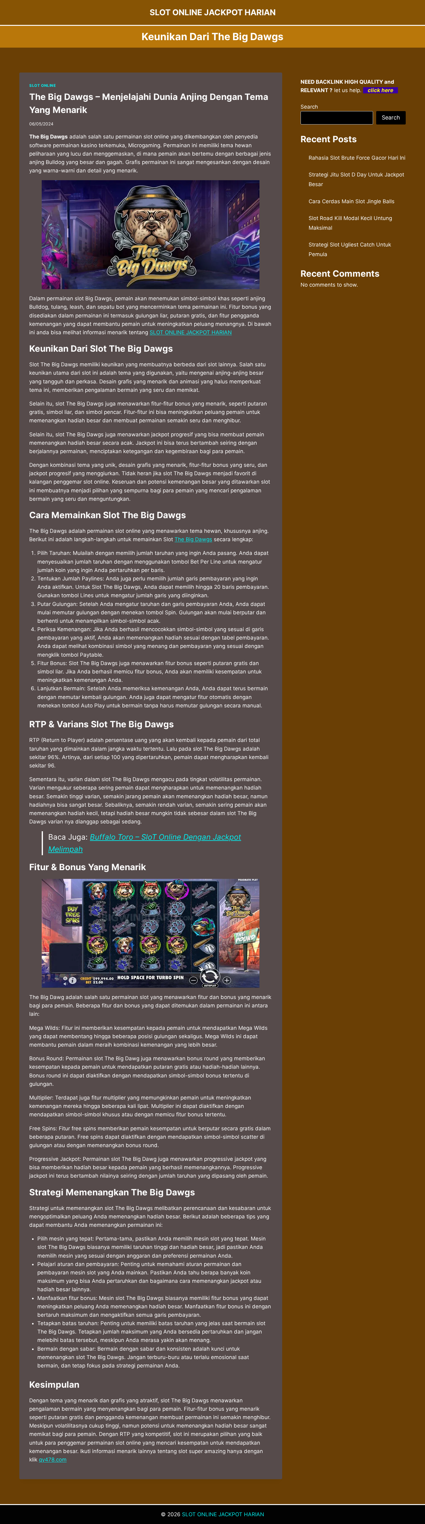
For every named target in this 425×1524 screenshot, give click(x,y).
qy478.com (53, 1459)
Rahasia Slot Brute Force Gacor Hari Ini (357, 158)
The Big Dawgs (193, 539)
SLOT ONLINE (42, 85)
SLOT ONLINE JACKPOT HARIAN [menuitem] (191, 332)
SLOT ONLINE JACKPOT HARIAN (223, 1514)
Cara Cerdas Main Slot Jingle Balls (352, 201)
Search (309, 107)
